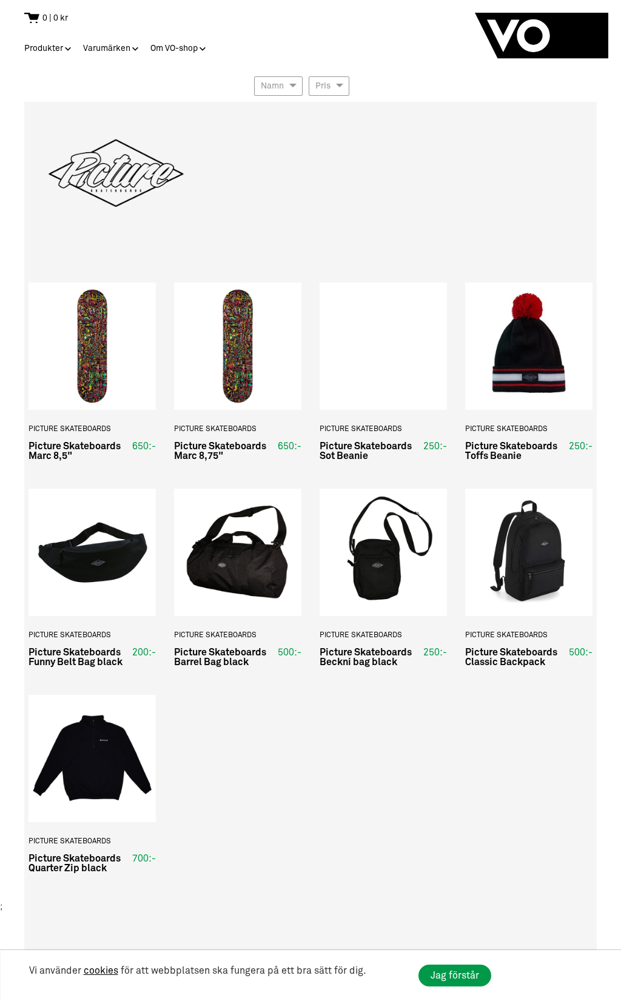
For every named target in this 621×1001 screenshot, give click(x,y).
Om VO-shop (174, 48)
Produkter (43, 48)
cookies (101, 971)
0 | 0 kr (55, 18)
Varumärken (106, 48)
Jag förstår (455, 975)
